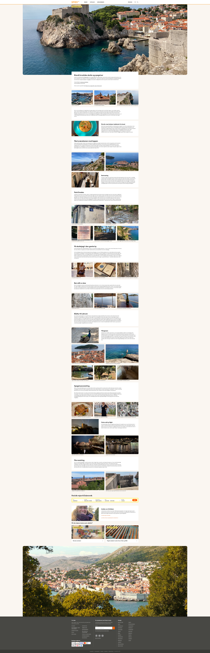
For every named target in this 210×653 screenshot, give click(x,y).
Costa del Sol (130, 625)
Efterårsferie (120, 638)
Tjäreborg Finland (110, 651)
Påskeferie (120, 640)
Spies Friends (120, 645)
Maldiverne (130, 627)
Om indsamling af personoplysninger (102, 630)
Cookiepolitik (92, 651)
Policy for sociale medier (86, 634)
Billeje (119, 633)
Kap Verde (130, 631)
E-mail (96, 625)
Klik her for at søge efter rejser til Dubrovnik (94, 85)
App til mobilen (98, 638)
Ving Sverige (106, 651)
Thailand (130, 638)
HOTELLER (92, 2)
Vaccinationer (84, 637)
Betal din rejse (120, 622)
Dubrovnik (86, 77)
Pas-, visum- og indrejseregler (85, 632)
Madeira (129, 634)
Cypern (129, 622)
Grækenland (130, 629)
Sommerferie (120, 636)
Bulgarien (130, 633)
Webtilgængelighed (85, 635)
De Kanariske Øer (131, 624)
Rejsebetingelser (85, 629)
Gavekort (119, 634)
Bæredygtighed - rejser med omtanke (76, 628)
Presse (73, 632)
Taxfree (119, 631)
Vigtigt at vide (84, 627)
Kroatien (89, 79)
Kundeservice (84, 625)
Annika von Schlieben (84, 82)
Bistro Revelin (116, 130)
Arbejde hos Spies (75, 630)
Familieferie (120, 627)
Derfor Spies (74, 634)
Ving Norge (101, 651)
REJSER (85, 2)
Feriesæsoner (120, 625)
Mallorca (130, 636)
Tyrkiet (129, 640)
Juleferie (119, 642)
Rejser (119, 624)
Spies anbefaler (121, 644)
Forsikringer (120, 629)
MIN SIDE (130, 2)
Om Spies (73, 625)
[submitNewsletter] (114, 628)
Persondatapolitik (96, 651)
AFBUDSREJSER (100, 2)
